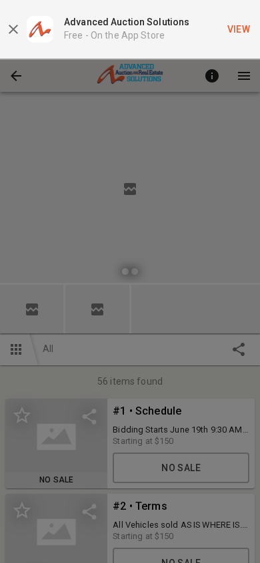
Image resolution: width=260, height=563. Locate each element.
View (239, 29)
